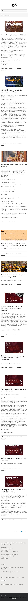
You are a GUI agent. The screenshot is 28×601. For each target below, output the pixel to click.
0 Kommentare (18, 68)
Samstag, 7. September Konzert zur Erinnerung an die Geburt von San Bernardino (11, 308)
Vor (26, 531)
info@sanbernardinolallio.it (14, 571)
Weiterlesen (3, 70)
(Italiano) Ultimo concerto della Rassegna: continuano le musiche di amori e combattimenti (13, 357)
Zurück (15, 531)
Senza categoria (12, 68)
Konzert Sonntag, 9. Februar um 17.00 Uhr (13, 35)
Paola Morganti (5, 68)
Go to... (3, 10)
